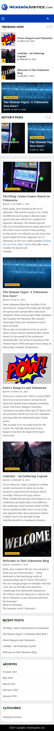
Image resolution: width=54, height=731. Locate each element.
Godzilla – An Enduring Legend (8, 56)
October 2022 (10, 671)
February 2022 (10, 689)
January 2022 (10, 696)
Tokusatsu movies (10, 97)
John (7, 110)
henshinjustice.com (36, 727)
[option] (27, 97)
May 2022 (8, 677)
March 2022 (9, 683)
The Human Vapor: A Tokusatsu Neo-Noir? (27, 272)
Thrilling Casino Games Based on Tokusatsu (27, 177)
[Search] (47, 18)
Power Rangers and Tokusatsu (8, 39)
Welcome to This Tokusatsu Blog (8, 73)
